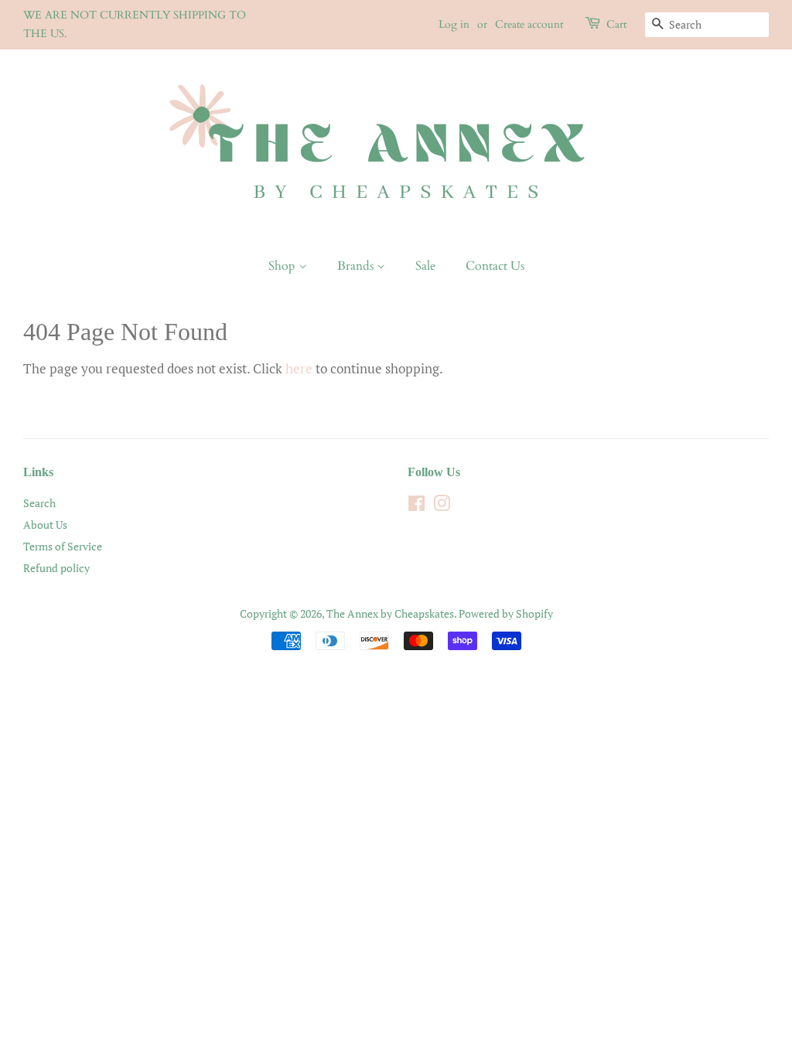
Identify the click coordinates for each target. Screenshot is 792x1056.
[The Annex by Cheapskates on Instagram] (441, 506)
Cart (616, 24)
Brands (357, 265)
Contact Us (495, 265)
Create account (529, 24)
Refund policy (56, 567)
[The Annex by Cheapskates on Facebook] (416, 506)
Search (39, 503)
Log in (454, 24)
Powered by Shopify (506, 613)
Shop (283, 265)
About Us (45, 524)
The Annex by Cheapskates (390, 613)
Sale (425, 265)
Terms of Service (62, 546)
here (298, 368)
